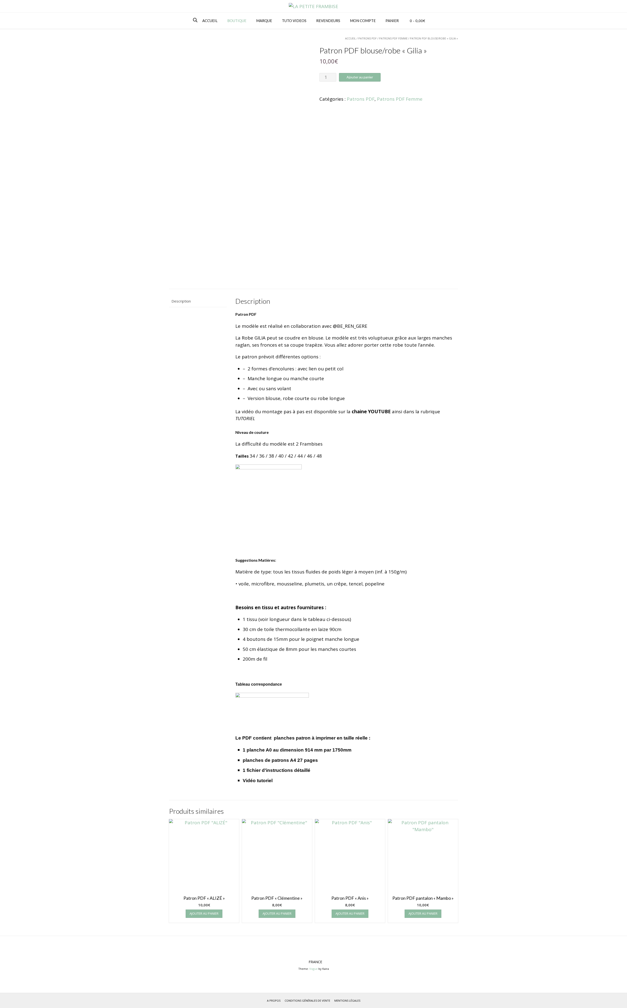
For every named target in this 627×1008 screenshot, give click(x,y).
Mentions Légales (347, 1000)
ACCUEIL (209, 20)
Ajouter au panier (360, 77)
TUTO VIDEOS (294, 20)
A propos (273, 1000)
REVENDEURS (328, 20)
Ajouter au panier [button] (204, 913)
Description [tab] (181, 301)
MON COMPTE (363, 20)
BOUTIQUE (236, 20)
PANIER (392, 20)
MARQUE (264, 20)
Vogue (313, 969)
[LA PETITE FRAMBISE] (313, 6)
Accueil (350, 38)
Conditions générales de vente (307, 1000)
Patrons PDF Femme (393, 38)
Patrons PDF (367, 38)
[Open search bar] (195, 20)
